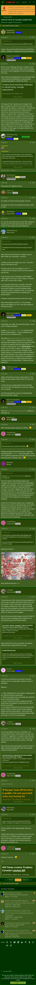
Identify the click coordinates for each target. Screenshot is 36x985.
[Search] (34, 2)
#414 (33, 528)
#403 (33, 142)
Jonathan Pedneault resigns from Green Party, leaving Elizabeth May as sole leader (19, 913)
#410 (33, 407)
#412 (33, 439)
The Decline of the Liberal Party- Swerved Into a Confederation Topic (18, 932)
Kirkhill (7, 895)
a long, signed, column (13, 330)
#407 (33, 237)
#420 (33, 854)
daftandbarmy (9, 917)
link (2, 861)
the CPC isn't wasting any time (17, 411)
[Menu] (2, 2)
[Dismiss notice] (33, 7)
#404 (33, 183)
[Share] (30, 37)
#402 (33, 64)
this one (14, 453)
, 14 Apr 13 (9, 170)
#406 (33, 218)
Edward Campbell (7, 22)
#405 (33, 197)
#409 (33, 374)
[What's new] (30, 2)
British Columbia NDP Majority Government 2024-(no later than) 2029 (20, 902)
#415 (33, 597)
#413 (33, 469)
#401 (33, 37)
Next (24, 880)
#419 (33, 814)
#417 (33, 729)
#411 (33, 424)
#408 (33, 321)
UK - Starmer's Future (13, 893)
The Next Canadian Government (17, 923)
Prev (11, 880)
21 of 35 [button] (18, 880)
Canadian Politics (16, 905)
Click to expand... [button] (18, 97)
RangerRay (8, 905)
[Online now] (5, 138)
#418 (33, 780)
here (18, 583)
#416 (33, 676)
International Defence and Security (18, 895)
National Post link (7, 784)
